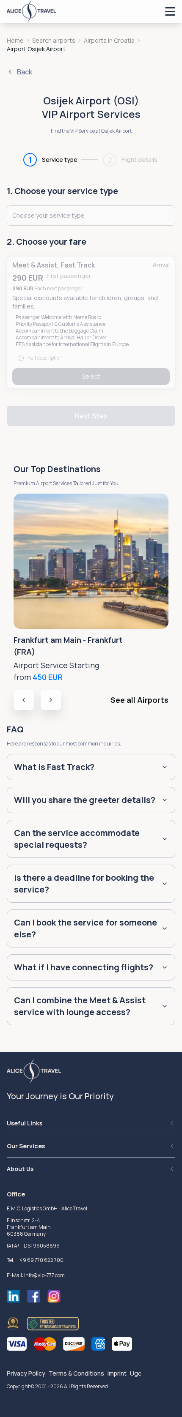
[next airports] (51, 700)
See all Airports (139, 700)
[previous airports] (24, 700)
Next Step (91, 415)
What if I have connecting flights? (83, 967)
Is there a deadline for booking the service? (84, 883)
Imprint (117, 1373)
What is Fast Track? (54, 767)
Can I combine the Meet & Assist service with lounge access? (80, 1006)
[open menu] (170, 11)
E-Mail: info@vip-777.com (36, 1275)
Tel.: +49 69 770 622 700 (35, 1260)
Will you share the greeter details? (84, 799)
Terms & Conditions (76, 1373)
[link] (36, 49)
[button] (91, 322)
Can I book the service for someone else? (85, 928)
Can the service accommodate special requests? (77, 838)
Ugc (135, 1373)
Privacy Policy (26, 1373)
